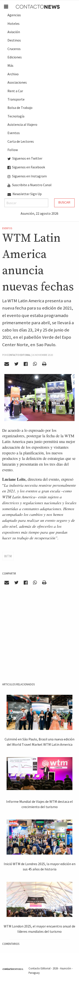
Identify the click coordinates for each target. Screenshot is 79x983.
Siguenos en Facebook (28, 167)
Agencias (14, 15)
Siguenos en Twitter (27, 158)
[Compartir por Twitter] (16, 364)
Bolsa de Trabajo (19, 107)
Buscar (64, 202)
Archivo (13, 74)
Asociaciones (17, 82)
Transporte (16, 99)
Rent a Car (15, 91)
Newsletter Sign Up (27, 194)
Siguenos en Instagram (29, 176)
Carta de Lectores (20, 141)
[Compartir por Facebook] (26, 364)
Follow (12, 150)
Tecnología (15, 116)
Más (10, 65)
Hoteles (13, 23)
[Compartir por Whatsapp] (35, 364)
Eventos (13, 133)
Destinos (14, 40)
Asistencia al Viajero (22, 124)
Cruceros (14, 49)
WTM (8, 556)
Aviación (13, 32)
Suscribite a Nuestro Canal (31, 185)
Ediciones (14, 57)
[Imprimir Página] (44, 364)
